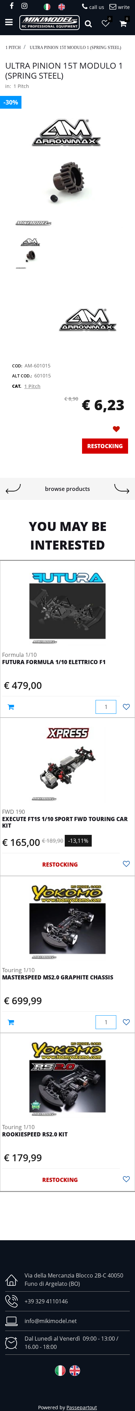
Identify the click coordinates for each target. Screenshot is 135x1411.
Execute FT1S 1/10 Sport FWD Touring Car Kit (65, 822)
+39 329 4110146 (46, 1301)
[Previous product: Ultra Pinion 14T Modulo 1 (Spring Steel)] (13, 489)
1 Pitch (13, 47)
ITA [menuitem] (49, 6)
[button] (67, 172)
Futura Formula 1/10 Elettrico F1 (54, 662)
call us (96, 7)
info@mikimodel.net (51, 1321)
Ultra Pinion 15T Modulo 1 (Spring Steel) (75, 47)
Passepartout (81, 1407)
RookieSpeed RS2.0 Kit (35, 1134)
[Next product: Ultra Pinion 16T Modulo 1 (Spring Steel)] (122, 489)
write (124, 7)
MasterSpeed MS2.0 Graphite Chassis (57, 977)
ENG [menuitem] (63, 6)
